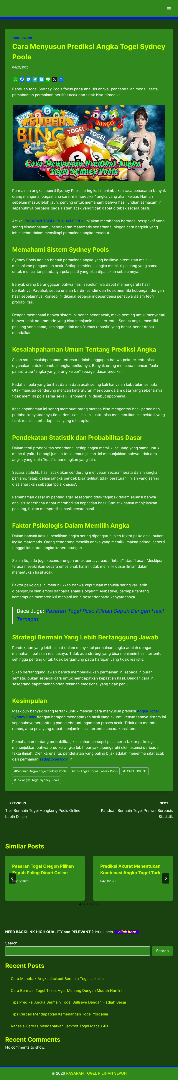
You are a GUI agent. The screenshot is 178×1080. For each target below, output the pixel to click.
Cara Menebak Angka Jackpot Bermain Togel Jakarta (57, 978)
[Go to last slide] (12, 878)
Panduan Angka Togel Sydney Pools (40, 771)
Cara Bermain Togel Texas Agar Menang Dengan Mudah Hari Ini (66, 990)
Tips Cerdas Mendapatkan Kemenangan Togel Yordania (59, 1014)
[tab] (80, 904)
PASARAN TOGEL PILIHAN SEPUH (96, 1073)
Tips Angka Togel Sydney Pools (95, 771)
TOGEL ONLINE (22, 38)
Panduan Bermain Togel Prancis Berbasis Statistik (137, 810)
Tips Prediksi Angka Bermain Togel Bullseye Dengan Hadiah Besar (68, 1002)
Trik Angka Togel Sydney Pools (36, 780)
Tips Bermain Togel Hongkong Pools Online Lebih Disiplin (42, 810)
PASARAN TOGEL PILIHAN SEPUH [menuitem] (55, 221)
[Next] (165, 878)
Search (11, 943)
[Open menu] (169, 8)
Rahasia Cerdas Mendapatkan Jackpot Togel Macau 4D (59, 1026)
